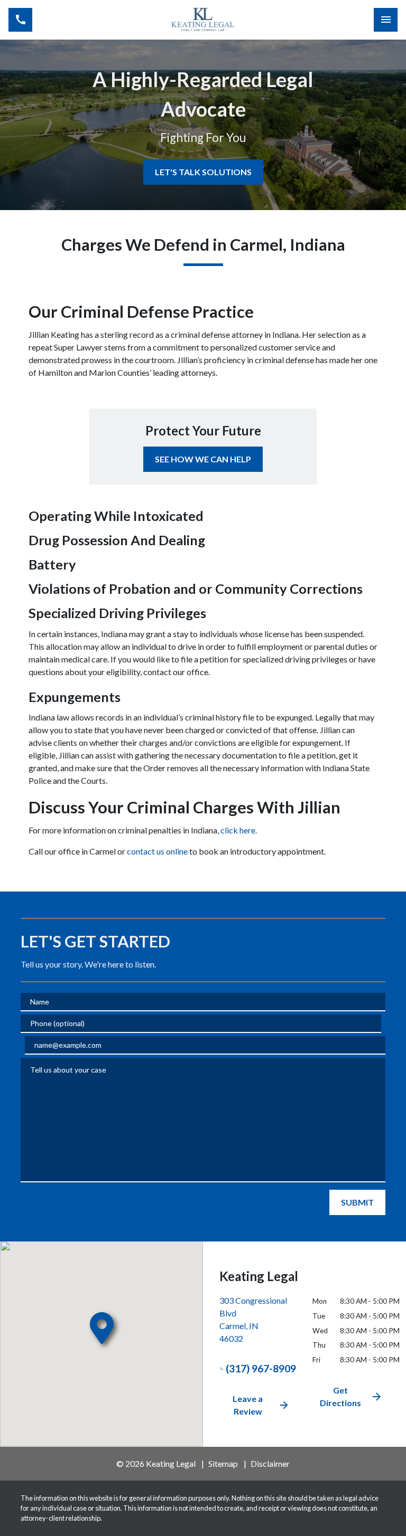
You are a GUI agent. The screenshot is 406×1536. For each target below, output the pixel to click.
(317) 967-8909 (261, 1368)
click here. (238, 830)
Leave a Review (248, 1404)
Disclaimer (270, 1463)
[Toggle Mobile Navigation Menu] (386, 20)
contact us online (158, 851)
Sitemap (223, 1463)
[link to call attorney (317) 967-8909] (20, 20)
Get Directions (340, 1396)
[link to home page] (202, 20)
